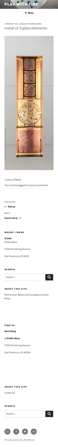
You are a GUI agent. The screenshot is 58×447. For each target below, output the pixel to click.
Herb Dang (35, 24)
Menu (30, 13)
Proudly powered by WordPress (19, 440)
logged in (23, 185)
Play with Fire (21, 4)
